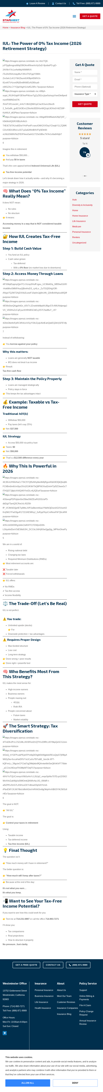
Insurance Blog (18, 27)
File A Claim (85, 1005)
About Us (61, 990)
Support (83, 990)
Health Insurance (43, 1008)
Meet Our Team (64, 996)
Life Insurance (41, 1002)
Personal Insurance (44, 990)
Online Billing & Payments (86, 998)
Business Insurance (44, 996)
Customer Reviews (66, 1002)
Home (5, 27)
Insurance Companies (67, 1008)
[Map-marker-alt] (5, 1033)
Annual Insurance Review (87, 1022)
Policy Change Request (86, 1013)
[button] (74, 16)
